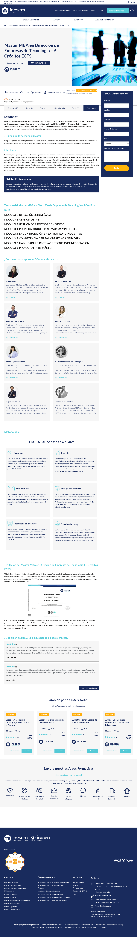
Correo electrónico (111, 129)
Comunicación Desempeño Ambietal (108, 925)
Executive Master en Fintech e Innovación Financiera (20, 1)
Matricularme (38, 63)
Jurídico (127, 796)
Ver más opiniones (89, 688)
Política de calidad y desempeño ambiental (46, 927)
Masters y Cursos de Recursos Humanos (52, 900)
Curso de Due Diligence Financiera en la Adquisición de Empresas (117, 722)
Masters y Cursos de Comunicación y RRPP (53, 882)
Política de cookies (71, 925)
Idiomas (83, 796)
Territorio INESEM (80, 891)
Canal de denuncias (86, 925)
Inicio (6, 25)
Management (14, 25)
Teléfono (107, 119)
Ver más (27, 751)
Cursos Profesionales (12, 903)
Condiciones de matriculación (51, 925)
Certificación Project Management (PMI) (91, 1)
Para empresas (8, 3)
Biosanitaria (10, 796)
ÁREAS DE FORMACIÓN (104, 20)
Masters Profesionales (12, 885)
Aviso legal (18, 925)
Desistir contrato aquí (98, 912)
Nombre (107, 100)
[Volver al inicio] (13, 10)
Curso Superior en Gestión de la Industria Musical (84, 721)
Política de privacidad (31, 925)
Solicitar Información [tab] (118, 11)
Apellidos (107, 110)
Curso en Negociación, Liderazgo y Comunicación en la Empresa (18, 722)
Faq (74, 894)
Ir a (10, 297)
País (106, 138)
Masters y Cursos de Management (50, 894)
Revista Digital (78, 882)
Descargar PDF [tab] (13, 63)
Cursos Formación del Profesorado (17, 900)
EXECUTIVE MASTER (31, 20)
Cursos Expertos (10, 897)
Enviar (116, 168)
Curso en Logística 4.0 (68, 1)
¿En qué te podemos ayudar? (114, 148)
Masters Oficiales (10, 894)
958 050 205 (107, 895)
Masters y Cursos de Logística (49, 891)
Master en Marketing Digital (49, 1)
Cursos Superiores (11, 907)
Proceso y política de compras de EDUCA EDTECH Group (85, 927)
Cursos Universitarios (12, 910)
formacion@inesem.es (103, 906)
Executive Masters (11, 882)
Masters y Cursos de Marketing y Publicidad (54, 897)
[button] (132, 10)
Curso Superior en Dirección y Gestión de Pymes (51, 721)
